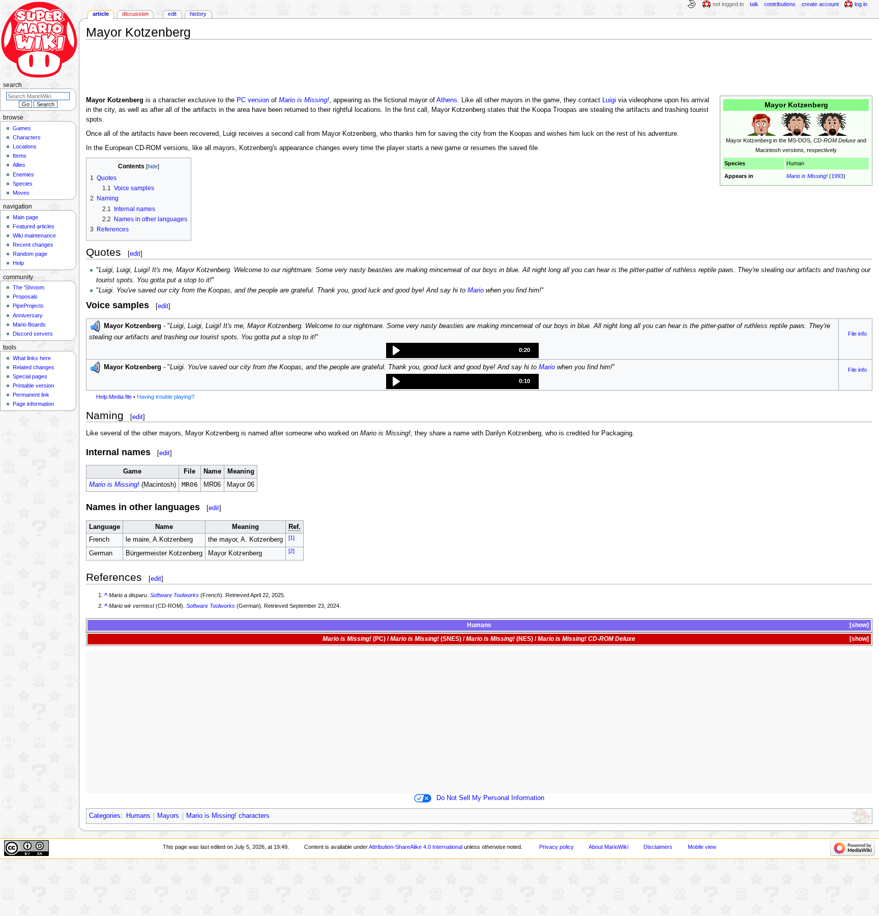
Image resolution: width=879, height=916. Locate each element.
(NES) (499, 638)
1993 (837, 176)
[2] (291, 551)
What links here (32, 358)
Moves (21, 193)
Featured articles (33, 226)
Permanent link (31, 395)
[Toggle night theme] (691, 4)
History (198, 14)
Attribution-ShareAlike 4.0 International (415, 847)
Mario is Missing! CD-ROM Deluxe (586, 638)
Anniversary (28, 315)
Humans (138, 815)
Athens (446, 100)
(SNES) (425, 638)
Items (19, 156)
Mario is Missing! (807, 176)
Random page (30, 254)
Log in (861, 4)
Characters (27, 137)
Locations (25, 146)
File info (857, 334)
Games (22, 128)
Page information (33, 404)
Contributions (780, 4)
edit (135, 253)
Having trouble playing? (165, 397)
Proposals (25, 296)
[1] (291, 538)
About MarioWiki (608, 847)
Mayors (168, 815)
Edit (172, 14)
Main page (25, 217)
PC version (253, 100)
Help (18, 263)
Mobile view (702, 847)
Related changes (33, 367)
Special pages (30, 376)
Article (101, 14)
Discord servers (33, 334)
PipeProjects (28, 306)
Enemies (23, 174)
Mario (475, 290)
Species (23, 184)
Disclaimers (657, 847)
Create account (820, 4)
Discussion (135, 14)
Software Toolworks (174, 595)
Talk (754, 4)
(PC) (354, 638)
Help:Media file (114, 397)
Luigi (609, 100)
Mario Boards (29, 324)
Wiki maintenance (34, 235)
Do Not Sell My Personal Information (490, 798)
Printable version (33, 385)
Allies (19, 165)
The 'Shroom (28, 287)
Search (12, 85)
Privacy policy (556, 847)
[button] (462, 350)
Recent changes (33, 245)
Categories (105, 815)
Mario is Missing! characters (228, 815)
